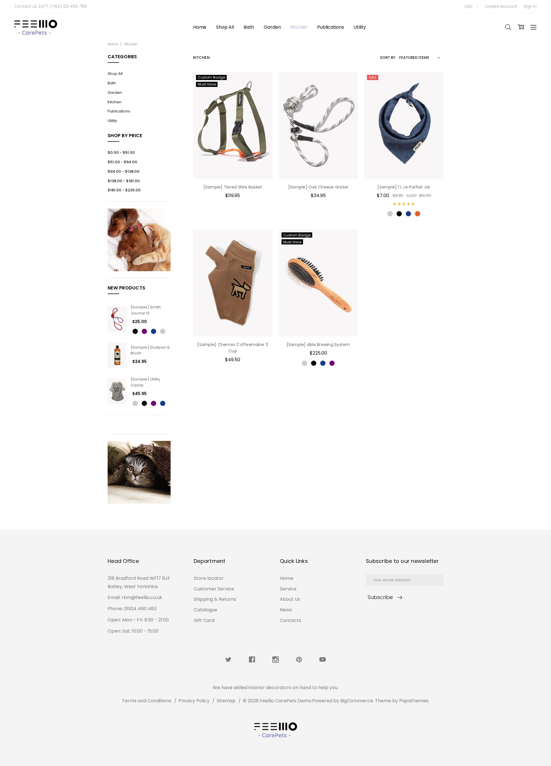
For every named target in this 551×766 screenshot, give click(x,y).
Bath (249, 27)
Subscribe (380, 597)
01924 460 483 (140, 608)
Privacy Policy (194, 700)
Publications (330, 27)
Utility (360, 27)
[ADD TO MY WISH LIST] (262, 100)
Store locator (209, 578)
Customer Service (214, 589)
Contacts (290, 620)
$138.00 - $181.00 (124, 181)
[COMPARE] (262, 91)
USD (469, 6)
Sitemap (226, 700)
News (286, 609)
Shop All (225, 27)
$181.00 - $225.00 (124, 190)
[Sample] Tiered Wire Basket (232, 187)
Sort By (387, 57)
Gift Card (204, 620)
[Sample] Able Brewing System (318, 344)
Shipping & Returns (215, 599)
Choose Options (232, 167)
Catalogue (205, 609)
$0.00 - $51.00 (121, 152)
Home (199, 27)
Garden (272, 27)
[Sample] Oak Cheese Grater (318, 187)
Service (288, 589)
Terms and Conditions (146, 700)
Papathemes (413, 700)
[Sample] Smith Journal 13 (146, 310)
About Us (290, 599)
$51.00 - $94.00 (122, 162)
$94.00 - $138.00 (123, 171)
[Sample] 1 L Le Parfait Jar (403, 187)
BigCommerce (356, 700)
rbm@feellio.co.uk (142, 597)
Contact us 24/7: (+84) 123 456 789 (50, 6)
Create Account (501, 6)
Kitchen (298, 27)
